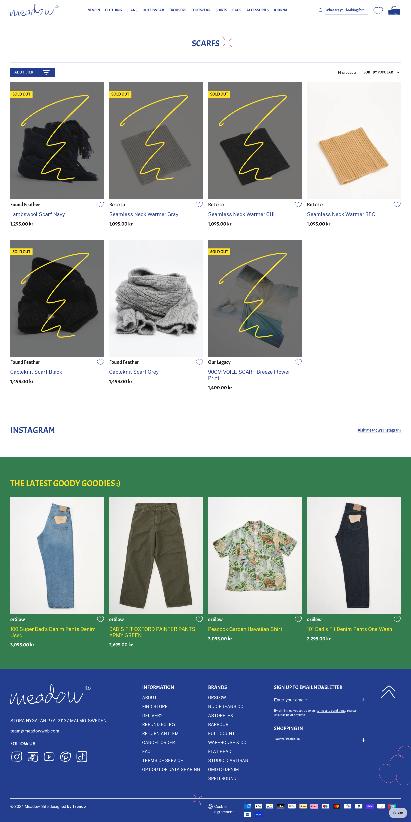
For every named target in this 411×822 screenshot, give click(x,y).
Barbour (218, 724)
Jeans (132, 10)
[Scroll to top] (388, 691)
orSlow (217, 697)
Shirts (221, 10)
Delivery (152, 715)
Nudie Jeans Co (225, 706)
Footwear (200, 10)
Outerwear (153, 10)
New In (94, 10)
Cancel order (158, 742)
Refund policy (159, 724)
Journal (281, 10)
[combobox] (346, 10)
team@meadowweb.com (34, 730)
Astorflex (220, 715)
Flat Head (219, 751)
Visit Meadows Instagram (379, 430)
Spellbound (222, 778)
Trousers (177, 10)
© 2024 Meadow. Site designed (48, 806)
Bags (236, 10)
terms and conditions (331, 710)
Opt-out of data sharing (171, 769)
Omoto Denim (223, 769)
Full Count (221, 733)
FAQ (146, 751)
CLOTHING (113, 10)
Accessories (257, 10)
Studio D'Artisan (228, 760)
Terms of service (162, 760)
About (149, 697)
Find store (155, 706)
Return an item (160, 733)
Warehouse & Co (227, 742)
